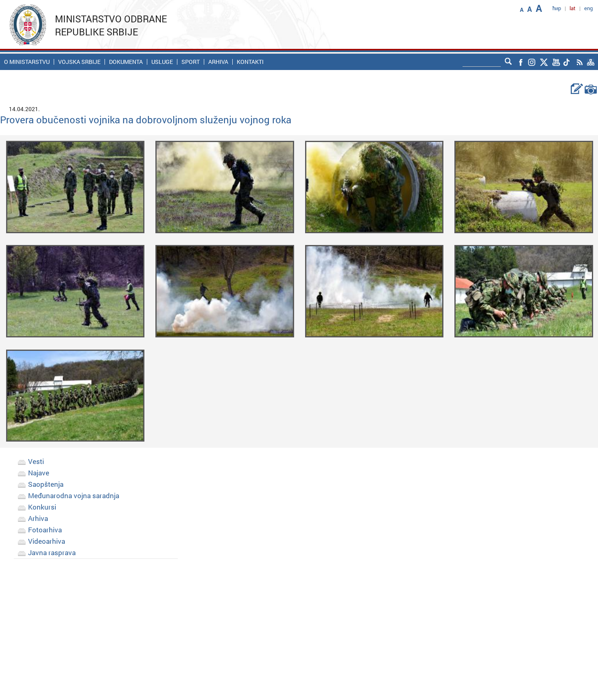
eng (588, 8)
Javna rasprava (52, 552)
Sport (190, 62)
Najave (38, 472)
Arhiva (218, 62)
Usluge (162, 62)
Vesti (36, 461)
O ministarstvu (27, 62)
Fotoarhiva (45, 529)
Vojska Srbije (79, 62)
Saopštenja (45, 484)
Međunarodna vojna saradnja (73, 495)
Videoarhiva (46, 541)
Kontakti (250, 62)
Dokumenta (126, 62)
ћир (556, 8)
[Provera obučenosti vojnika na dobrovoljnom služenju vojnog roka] (75, 186)
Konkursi (42, 507)
